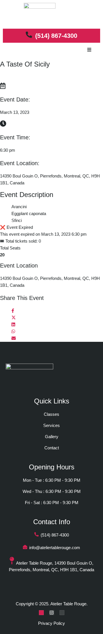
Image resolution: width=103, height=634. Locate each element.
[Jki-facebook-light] (41, 612)
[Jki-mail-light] (62, 612)
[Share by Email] (13, 338)
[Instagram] (51, 612)
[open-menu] (89, 50)
